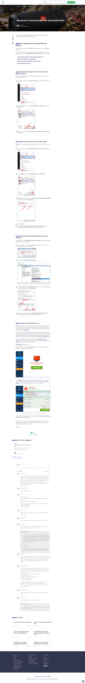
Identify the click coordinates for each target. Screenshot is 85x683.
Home (40, 3)
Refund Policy (16, 668)
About (60, 1)
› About (44, 656)
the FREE (40, 339)
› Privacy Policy (46, 661)
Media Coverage (32, 660)
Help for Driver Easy (17, 660)
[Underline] (23, 467)
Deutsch (40, 676)
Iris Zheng (35, 636)
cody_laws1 (28, 532)
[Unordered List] (27, 467)
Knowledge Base (24, 6)
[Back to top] (83, 681)
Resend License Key (17, 665)
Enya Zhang (21, 25)
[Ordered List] (25, 467)
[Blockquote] (28, 467)
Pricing (52, 1)
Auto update (63, 3)
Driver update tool (45, 1)
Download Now (71, 2)
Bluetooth (18, 427)
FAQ (14, 658)
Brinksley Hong (16, 646)
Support (55, 1)
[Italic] (22, 467)
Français (45, 676)
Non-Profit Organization (33, 663)
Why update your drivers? (48, 3)
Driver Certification (17, 663)
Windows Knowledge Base (18, 661)
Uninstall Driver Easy (17, 667)
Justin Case (28, 604)
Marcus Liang (16, 636)
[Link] (30, 467)
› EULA (44, 660)
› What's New (45, 658)
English (36, 676)
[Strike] (24, 467)
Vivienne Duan (20, 453)
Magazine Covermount (33, 658)
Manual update (56, 3)
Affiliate (30, 656)
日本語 (49, 676)
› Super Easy (45, 663)
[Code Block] (29, 467)
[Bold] (21, 467)
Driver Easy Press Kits (33, 661)
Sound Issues (30, 6)
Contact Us (16, 656)
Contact (64, 1)
